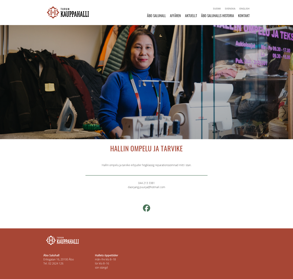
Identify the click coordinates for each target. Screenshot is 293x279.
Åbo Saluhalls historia (217, 15)
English (244, 8)
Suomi (217, 8)
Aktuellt (191, 15)
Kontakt (244, 15)
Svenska (230, 8)
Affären (175, 15)
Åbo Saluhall (156, 15)
